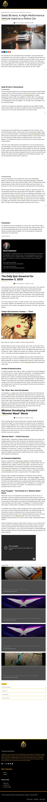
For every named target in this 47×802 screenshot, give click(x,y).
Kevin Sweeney (20, 22)
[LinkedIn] (6, 52)
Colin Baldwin (20, 417)
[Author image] (14, 23)
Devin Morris (7, 620)
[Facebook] (2, 52)
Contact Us (6, 785)
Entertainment (4, 20)
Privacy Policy (30, 799)
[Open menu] (45, 4)
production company (23, 461)
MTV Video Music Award (28, 362)
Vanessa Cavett (8, 591)
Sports (5, 772)
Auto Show (33, 180)
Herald (5, 774)
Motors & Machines (6, 236)
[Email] (10, 52)
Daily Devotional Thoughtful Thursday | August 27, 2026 (15, 589)
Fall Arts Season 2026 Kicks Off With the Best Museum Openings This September (20, 675)
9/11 (14, 405)
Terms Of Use (42, 799)
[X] (4, 52)
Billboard (22, 357)
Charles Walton (20, 283)
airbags (8, 146)
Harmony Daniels (8, 677)
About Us (5, 783)
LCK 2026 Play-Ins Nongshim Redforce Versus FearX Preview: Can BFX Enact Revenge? (21, 618)
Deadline (36, 477)
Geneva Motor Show (17, 197)
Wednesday (8, 470)
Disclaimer (36, 799)
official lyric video (19, 515)
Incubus (13, 393)
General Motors (29, 95)
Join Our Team (7, 787)
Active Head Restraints (34, 133)
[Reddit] (8, 52)
